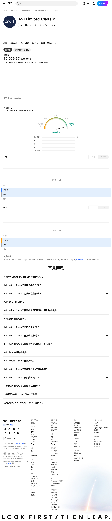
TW (87, 3)
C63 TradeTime (56, 486)
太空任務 (54, 465)
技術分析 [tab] (35, 43)
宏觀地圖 (34, 483)
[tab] (8, 50)
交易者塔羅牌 (55, 483)
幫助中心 (54, 469)
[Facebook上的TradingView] (9, 429)
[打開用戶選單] (94, 3)
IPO (32, 469)
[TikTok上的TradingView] (13, 433)
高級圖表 (97, 430)
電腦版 (33, 495)
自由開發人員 (78, 458)
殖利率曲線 (34, 479)
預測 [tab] (43, 43)
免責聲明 (54, 495)
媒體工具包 (54, 474)
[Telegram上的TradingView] (9, 433)
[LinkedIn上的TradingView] (5, 433)
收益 (32, 465)
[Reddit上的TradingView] (18, 433)
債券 (32, 434)
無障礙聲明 (54, 502)
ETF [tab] (56, 43)
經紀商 (53, 439)
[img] (55, 25)
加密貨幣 (34, 437)
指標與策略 (77, 453)
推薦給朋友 (77, 428)
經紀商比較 (54, 441)
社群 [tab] (27, 43)
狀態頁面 (54, 509)
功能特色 (54, 423)
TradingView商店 (57, 481)
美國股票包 (54, 455)
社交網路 (77, 423)
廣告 (95, 439)
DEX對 (33, 441)
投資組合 (34, 476)
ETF (32, 432)
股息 (32, 467)
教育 (75, 444)
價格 (52, 425)
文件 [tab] (21, 43)
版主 (75, 435)
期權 (32, 481)
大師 (75, 455)
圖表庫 (96, 425)
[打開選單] (4, 3)
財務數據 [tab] (13, 43)
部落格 (53, 467)
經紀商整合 (98, 441)
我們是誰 (54, 462)
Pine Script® (35, 486)
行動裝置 (34, 493)
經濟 (32, 462)
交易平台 (97, 432)
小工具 (96, 423)
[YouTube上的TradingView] (13, 429)
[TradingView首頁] (10, 3)
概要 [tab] (5, 43)
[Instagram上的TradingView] (18, 429)
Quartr (10, 463)
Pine (32, 444)
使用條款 (79, 259)
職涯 (52, 472)
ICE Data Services (18, 443)
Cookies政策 (55, 500)
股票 (32, 429)
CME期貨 (54, 451)
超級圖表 (34, 423)
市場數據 (54, 428)
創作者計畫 (77, 430)
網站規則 (77, 432)
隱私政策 (54, 497)
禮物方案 (54, 430)
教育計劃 (97, 446)
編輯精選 (77, 446)
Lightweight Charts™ (101, 428)
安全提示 (54, 505)
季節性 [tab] (49, 43)
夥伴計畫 (97, 444)
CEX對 (33, 439)
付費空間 (77, 460)
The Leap (54, 444)
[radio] (93, 157)
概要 (52, 437)
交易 (75, 441)
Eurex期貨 (54, 453)
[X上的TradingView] (5, 429)
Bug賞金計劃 (55, 507)
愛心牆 (76, 425)
